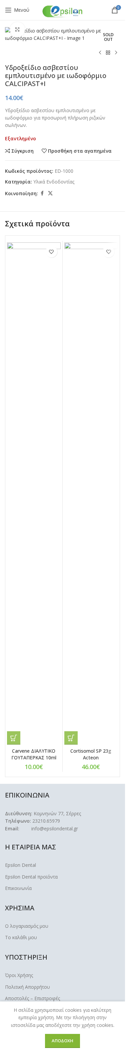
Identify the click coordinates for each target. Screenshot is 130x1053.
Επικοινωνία (18, 888)
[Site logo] (62, 11)
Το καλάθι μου (21, 937)
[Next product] (116, 53)
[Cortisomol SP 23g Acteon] (91, 493)
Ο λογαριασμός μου (26, 926)
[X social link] (50, 193)
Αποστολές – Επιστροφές (32, 998)
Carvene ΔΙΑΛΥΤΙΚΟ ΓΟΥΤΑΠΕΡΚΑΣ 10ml (33, 754)
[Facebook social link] (42, 193)
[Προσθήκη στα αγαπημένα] (51, 251)
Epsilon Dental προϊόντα (31, 877)
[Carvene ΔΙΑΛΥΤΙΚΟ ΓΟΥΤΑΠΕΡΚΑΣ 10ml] (34, 493)
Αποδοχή (62, 1041)
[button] (13, 738)
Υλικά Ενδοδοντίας (53, 181)
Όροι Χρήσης (19, 975)
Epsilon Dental (20, 865)
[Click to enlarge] (17, 29)
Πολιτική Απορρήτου (27, 987)
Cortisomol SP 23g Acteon (90, 754)
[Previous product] (100, 53)
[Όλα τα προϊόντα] (108, 53)
